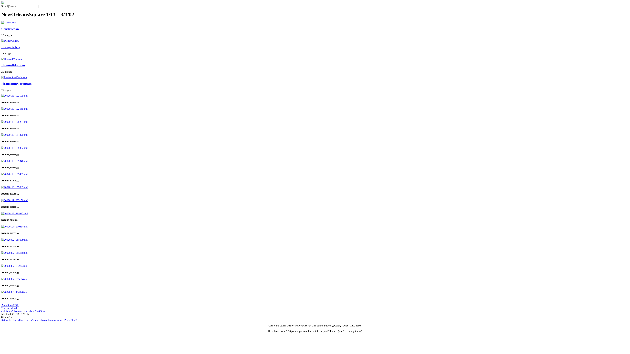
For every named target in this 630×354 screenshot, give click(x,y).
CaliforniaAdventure (12, 311)
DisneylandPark (31, 311)
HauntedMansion (13, 65)
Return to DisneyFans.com (15, 320)
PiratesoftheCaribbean (16, 83)
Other (42, 311)
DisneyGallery (10, 47)
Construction (10, 29)
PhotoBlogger (71, 320)
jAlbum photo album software (46, 320)
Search (4, 6)
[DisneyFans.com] (2, 3)
